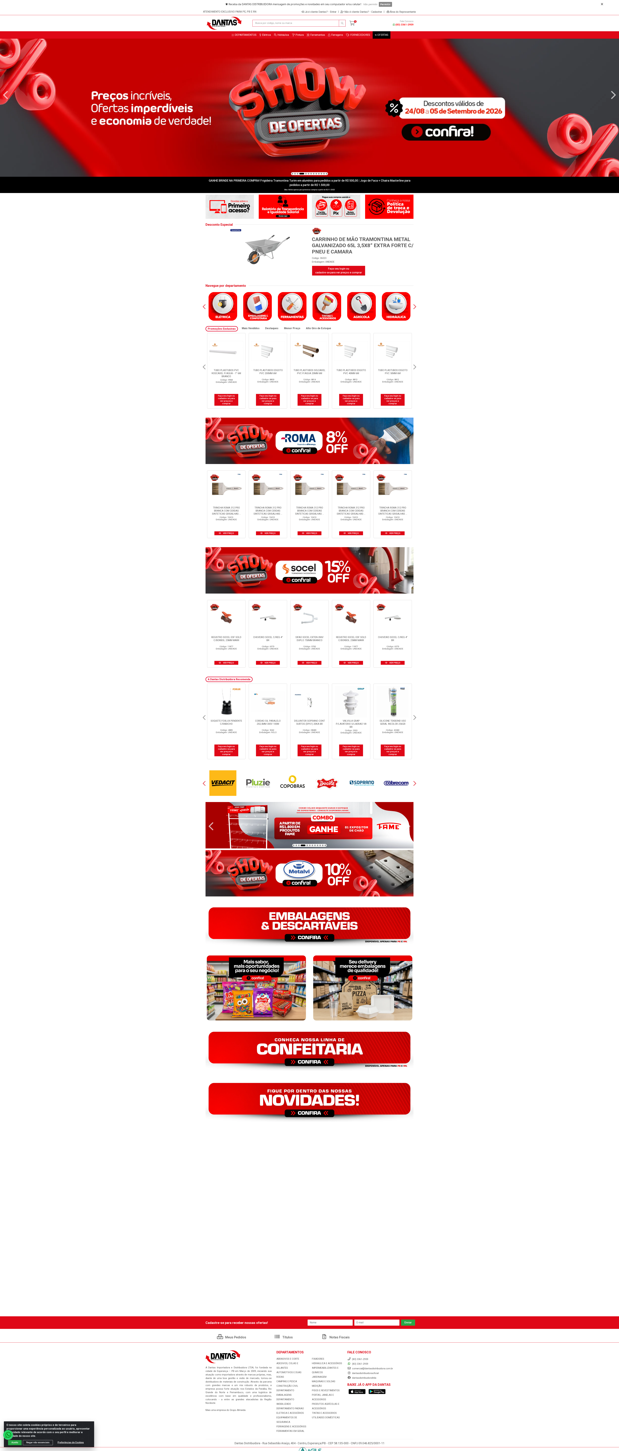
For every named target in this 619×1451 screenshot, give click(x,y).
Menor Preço (292, 328)
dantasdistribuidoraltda (363, 1377)
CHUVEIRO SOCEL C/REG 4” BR (268, 639)
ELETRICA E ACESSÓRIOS (290, 1413)
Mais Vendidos (251, 328)
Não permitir (370, 4)
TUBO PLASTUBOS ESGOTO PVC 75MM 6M (393, 372)
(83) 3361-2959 (404, 24)
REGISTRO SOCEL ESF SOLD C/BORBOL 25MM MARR (226, 639)
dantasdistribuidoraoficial (365, 1373)
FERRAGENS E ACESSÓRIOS (291, 1426)
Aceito (14, 1442)
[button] (292, 173)
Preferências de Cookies (71, 1442)
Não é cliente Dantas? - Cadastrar (363, 11)
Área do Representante (403, 11)
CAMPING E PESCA (286, 1381)
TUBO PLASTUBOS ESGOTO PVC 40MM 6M (309, 372)
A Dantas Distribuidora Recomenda (229, 679)
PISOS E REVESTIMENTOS (326, 1390)
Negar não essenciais (37, 1442)
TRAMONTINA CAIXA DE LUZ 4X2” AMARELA (392, 722)
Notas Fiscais (339, 1337)
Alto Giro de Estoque (318, 328)
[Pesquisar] (342, 23)
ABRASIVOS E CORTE (287, 1358)
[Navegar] (5, 95)
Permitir (385, 4)
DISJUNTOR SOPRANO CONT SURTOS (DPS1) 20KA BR (226, 722)
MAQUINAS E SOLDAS (323, 1381)
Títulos (287, 1337)
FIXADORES (318, 1358)
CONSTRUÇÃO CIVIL (287, 1385)
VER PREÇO (228, 533)
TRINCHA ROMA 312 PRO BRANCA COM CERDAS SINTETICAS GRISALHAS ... (226, 510)
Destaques (271, 328)
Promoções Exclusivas (222, 328)
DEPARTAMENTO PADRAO (290, 1408)
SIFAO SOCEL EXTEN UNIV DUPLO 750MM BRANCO (309, 639)
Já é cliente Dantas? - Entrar (320, 11)
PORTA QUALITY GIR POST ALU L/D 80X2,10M (351, 722)
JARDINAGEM (319, 1376)
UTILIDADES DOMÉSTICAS (326, 1417)
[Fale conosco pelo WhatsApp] (8, 1435)
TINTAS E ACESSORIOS (324, 1413)
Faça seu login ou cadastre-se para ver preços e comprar (338, 270)
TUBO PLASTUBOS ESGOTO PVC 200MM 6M (226, 372)
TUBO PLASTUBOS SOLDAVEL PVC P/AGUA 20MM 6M (268, 372)
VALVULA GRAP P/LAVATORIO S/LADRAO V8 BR (268, 723)
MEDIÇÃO (317, 1385)
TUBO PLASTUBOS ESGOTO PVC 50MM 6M (351, 372)
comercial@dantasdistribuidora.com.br (372, 1368)
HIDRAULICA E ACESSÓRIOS (327, 1363)
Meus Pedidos (235, 1337)
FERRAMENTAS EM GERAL (290, 1431)
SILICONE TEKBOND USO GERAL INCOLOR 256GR (309, 722)
